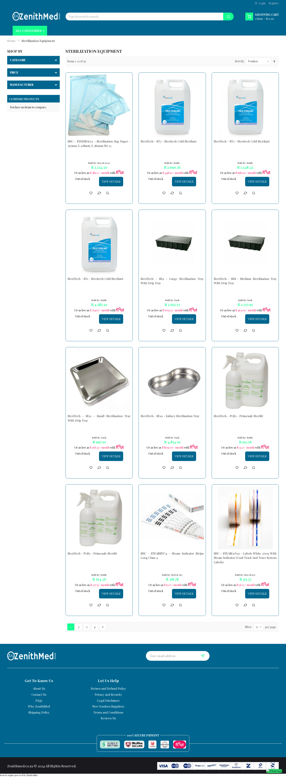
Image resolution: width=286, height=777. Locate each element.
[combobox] (144, 16)
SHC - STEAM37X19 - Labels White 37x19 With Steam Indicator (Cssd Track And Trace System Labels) (245, 557)
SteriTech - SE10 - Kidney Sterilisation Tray (170, 416)
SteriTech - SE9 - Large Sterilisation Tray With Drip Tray (172, 281)
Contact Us (39, 694)
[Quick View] (107, 193)
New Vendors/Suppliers (108, 706)
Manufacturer (21, 85)
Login (262, 3)
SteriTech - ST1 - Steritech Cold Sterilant (95, 279)
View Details (111, 181)
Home (11, 41)
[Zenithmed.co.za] (36, 16)
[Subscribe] (203, 656)
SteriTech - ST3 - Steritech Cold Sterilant (169, 141)
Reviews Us (108, 718)
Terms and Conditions (108, 712)
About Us (39, 688)
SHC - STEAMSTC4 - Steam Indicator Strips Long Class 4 (172, 555)
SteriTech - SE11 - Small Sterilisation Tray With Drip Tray (99, 418)
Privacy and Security (108, 694)
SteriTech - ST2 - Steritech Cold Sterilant (242, 141)
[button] (91, 193)
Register (274, 3)
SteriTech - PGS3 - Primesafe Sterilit (238, 416)
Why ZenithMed (39, 706)
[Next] (102, 627)
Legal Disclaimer (108, 700)
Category (18, 60)
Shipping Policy (38, 712)
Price (14, 72)
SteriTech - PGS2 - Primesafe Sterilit (92, 553)
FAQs (39, 700)
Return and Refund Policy (108, 688)
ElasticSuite (32, 775)
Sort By (239, 61)
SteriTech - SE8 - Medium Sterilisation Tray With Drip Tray (245, 281)
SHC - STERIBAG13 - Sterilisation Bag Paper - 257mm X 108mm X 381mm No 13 (99, 143)
